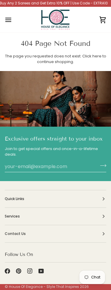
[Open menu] (13, 20)
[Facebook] (7, 271)
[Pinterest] (18, 271)
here (97, 56)
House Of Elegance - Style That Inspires (44, 286)
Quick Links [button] (14, 198)
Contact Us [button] (15, 233)
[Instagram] (30, 271)
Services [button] (12, 216)
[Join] (101, 165)
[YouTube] (41, 271)
